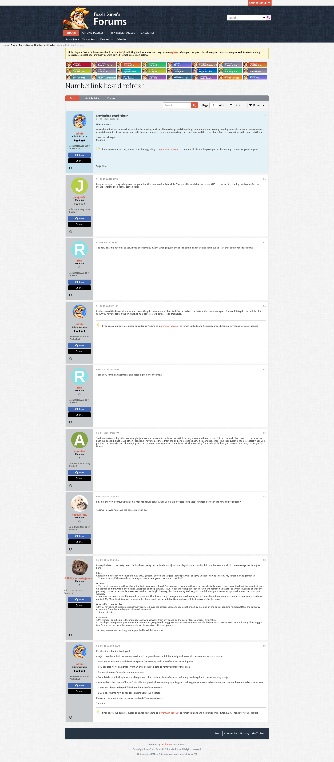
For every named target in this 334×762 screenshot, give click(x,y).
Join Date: (74, 146)
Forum (14, 45)
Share (81, 155)
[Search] (268, 17)
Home (6, 45)
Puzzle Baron (26, 45)
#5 (264, 369)
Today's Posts (89, 39)
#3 (264, 242)
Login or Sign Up (258, 2)
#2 (264, 179)
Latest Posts (72, 39)
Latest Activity (91, 98)
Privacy (244, 733)
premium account (169, 149)
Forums (71, 33)
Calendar (121, 39)
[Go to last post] (231, 105)
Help (218, 733)
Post (81, 160)
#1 (264, 115)
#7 (264, 496)
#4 (264, 306)
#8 (264, 560)
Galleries (147, 32)
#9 (264, 646)
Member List (106, 39)
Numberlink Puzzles (44, 45)
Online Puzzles (93, 32)
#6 (264, 433)
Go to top (258, 733)
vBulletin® (166, 744)
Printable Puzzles (122, 32)
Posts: (72, 148)
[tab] (72, 98)
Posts (72, 98)
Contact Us (230, 733)
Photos (111, 98)
